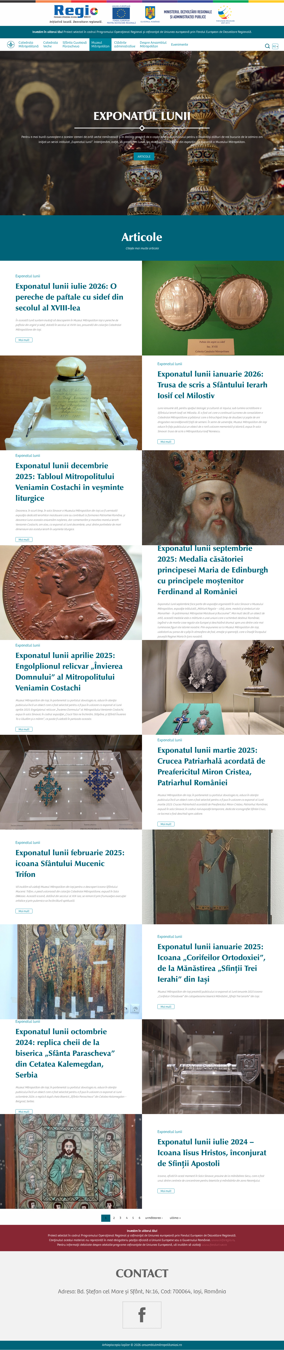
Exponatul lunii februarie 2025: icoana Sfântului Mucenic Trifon (70, 863)
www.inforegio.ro (222, 1240)
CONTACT (142, 1273)
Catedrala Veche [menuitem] (50, 44)
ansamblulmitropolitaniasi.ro (162, 1345)
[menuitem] (11, 45)
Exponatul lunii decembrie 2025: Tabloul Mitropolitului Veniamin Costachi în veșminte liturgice (69, 482)
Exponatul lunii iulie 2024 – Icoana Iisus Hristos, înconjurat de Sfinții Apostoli (211, 1152)
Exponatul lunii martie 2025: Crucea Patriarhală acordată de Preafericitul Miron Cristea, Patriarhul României (211, 766)
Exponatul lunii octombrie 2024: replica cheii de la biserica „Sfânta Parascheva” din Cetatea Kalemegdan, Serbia (65, 1053)
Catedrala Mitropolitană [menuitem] (29, 44)
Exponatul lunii (27, 277)
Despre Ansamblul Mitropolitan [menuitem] (153, 44)
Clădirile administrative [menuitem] (124, 44)
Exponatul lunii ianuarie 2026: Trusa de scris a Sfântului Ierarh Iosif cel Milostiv (212, 384)
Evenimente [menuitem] (179, 45)
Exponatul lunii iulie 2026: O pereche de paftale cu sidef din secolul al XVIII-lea (69, 297)
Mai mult (24, 340)
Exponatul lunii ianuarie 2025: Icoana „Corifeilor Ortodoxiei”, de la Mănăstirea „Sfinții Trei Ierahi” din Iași (211, 963)
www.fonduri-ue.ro (214, 1245)
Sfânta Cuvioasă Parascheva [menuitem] (75, 44)
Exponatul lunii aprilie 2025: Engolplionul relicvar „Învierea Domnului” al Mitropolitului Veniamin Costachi (69, 671)
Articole (144, 156)
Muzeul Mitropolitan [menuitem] (100, 44)
